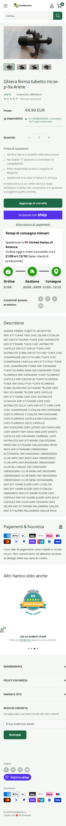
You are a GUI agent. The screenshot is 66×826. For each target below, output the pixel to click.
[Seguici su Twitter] (13, 769)
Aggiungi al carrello (33, 203)
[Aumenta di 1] (49, 137)
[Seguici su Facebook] (6, 769)
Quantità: (9, 137)
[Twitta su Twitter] (54, 298)
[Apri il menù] (5, 5)
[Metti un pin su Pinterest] (47, 298)
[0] (59, 6)
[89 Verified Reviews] (33, 616)
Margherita (25, 640)
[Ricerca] (57, 16)
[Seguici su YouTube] (27, 769)
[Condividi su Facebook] (40, 298)
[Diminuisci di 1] (29, 137)
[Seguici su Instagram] (20, 769)
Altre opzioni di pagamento (33, 224)
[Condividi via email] (40, 305)
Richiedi (15, 735)
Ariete (7, 94)
